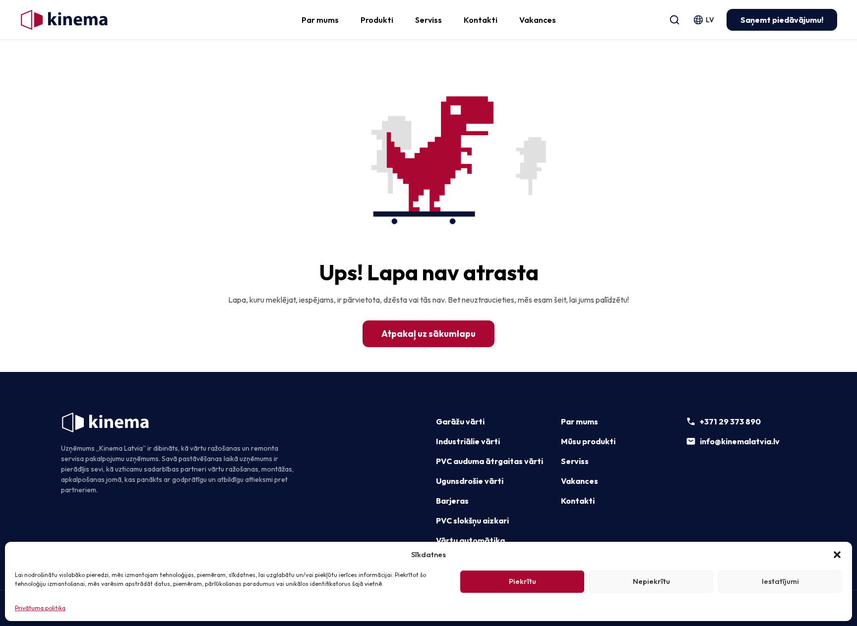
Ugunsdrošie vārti (469, 481)
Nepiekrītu (651, 581)
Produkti (377, 20)
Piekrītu (522, 581)
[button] (837, 555)
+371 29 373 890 (730, 421)
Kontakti (480, 20)
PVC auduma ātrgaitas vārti (489, 461)
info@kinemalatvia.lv (740, 441)
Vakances (537, 20)
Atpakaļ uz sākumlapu (428, 333)
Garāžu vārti (460, 421)
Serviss (428, 20)
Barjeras (452, 501)
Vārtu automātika (470, 540)
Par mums (320, 20)
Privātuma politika (40, 608)
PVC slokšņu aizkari (472, 520)
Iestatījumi (780, 581)
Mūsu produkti (588, 441)
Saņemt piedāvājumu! (781, 20)
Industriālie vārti (468, 441)
